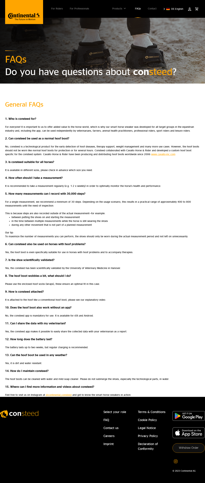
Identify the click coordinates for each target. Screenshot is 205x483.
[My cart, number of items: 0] (196, 9)
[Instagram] (175, 461)
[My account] (190, 9)
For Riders (57, 8)
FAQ (106, 420)
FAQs (138, 8)
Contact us (111, 428)
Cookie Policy (147, 420)
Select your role (114, 412)
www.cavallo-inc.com (163, 154)
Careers (109, 436)
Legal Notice (147, 428)
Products (117, 8)
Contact (152, 8)
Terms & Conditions (151, 412)
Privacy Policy (148, 436)
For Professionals (79, 8)
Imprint (108, 444)
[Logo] (24, 12)
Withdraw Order (188, 447)
